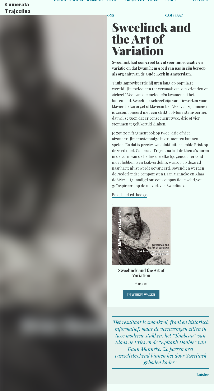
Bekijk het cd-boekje (129, 194)
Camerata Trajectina (18, 7)
